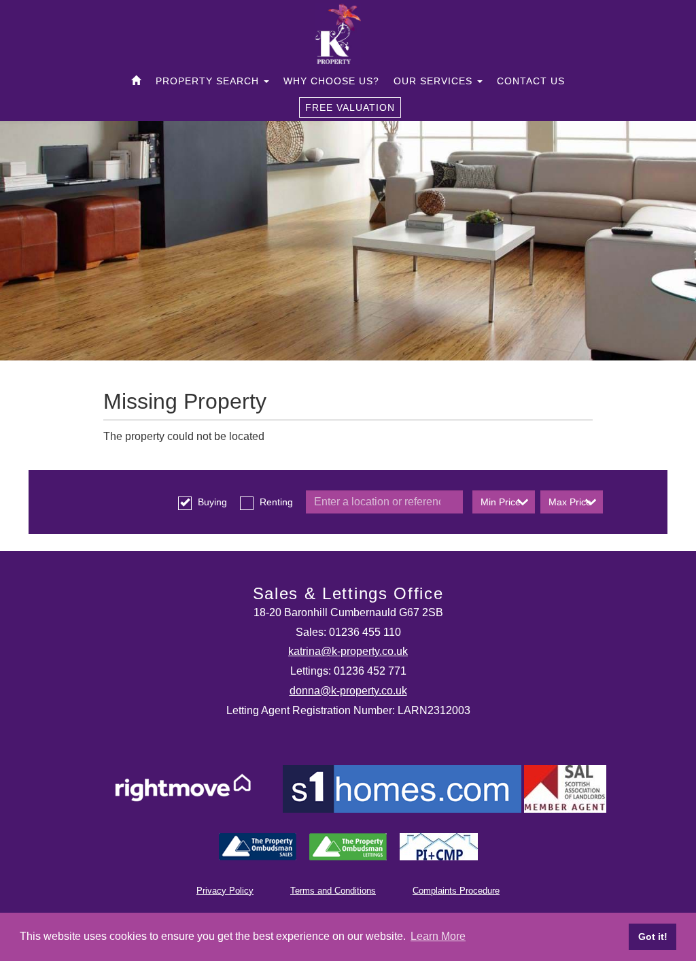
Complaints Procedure (456, 891)
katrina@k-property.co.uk (348, 651)
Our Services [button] (435, 80)
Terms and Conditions (333, 891)
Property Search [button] (209, 80)
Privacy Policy (225, 891)
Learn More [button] (438, 936)
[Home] (136, 80)
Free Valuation (350, 107)
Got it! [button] (652, 936)
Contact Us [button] (531, 80)
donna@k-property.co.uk (348, 690)
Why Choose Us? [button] (331, 80)
